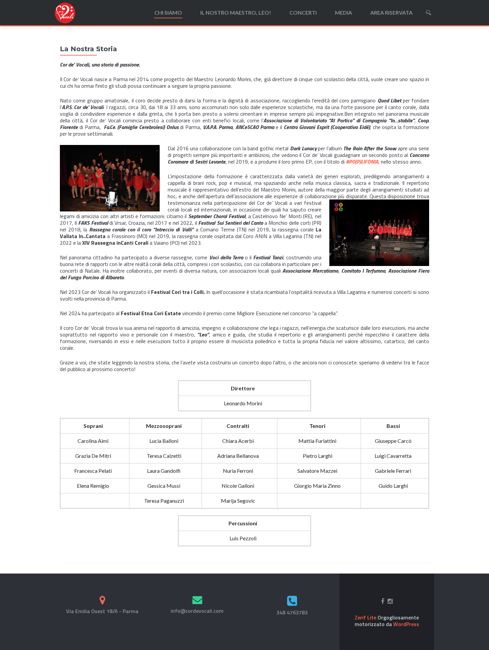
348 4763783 (292, 612)
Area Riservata (391, 12)
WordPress (405, 624)
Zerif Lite (366, 617)
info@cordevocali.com (197, 611)
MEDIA (343, 12)
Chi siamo (168, 12)
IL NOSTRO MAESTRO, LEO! (235, 12)
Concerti (303, 12)
